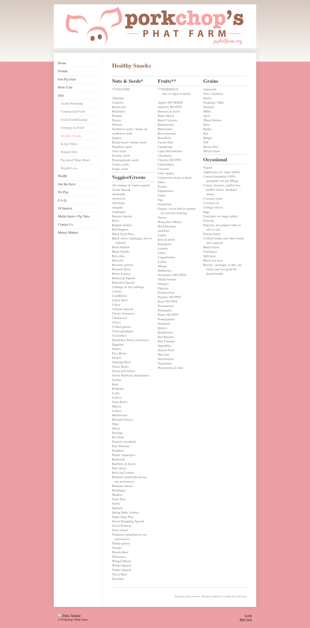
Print (65, 615)
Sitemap (76, 615)
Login (248, 615)
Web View (246, 619)
